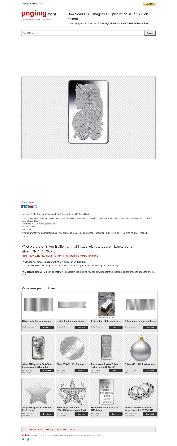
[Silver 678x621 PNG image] (72, 348)
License (33, 429)
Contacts (72, 429)
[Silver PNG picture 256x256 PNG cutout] (38, 391)
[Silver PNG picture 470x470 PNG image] (106, 391)
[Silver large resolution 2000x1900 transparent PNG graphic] (72, 391)
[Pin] (31, 206)
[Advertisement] (88, 57)
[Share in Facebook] (23, 206)
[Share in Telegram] (27, 206)
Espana (41, 3)
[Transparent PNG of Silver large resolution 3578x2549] (141, 391)
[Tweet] (35, 206)
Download (47, 327)
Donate (48, 429)
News (40, 429)
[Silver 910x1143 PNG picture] (140, 348)
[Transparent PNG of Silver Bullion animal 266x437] (107, 348)
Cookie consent (60, 429)
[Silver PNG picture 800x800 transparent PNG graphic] (38, 348)
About (25, 429)
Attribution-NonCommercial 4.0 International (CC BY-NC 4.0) (60, 214)
